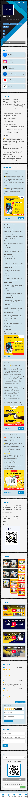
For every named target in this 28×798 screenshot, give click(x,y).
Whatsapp (13, 24)
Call (6, 24)
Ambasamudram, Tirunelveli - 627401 (13, 30)
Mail (6, 26)
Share (23, 787)
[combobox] (4, 787)
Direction (20, 24)
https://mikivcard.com (10, 36)
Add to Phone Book (15, 42)
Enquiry (21, 218)
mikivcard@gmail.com (10, 33)
